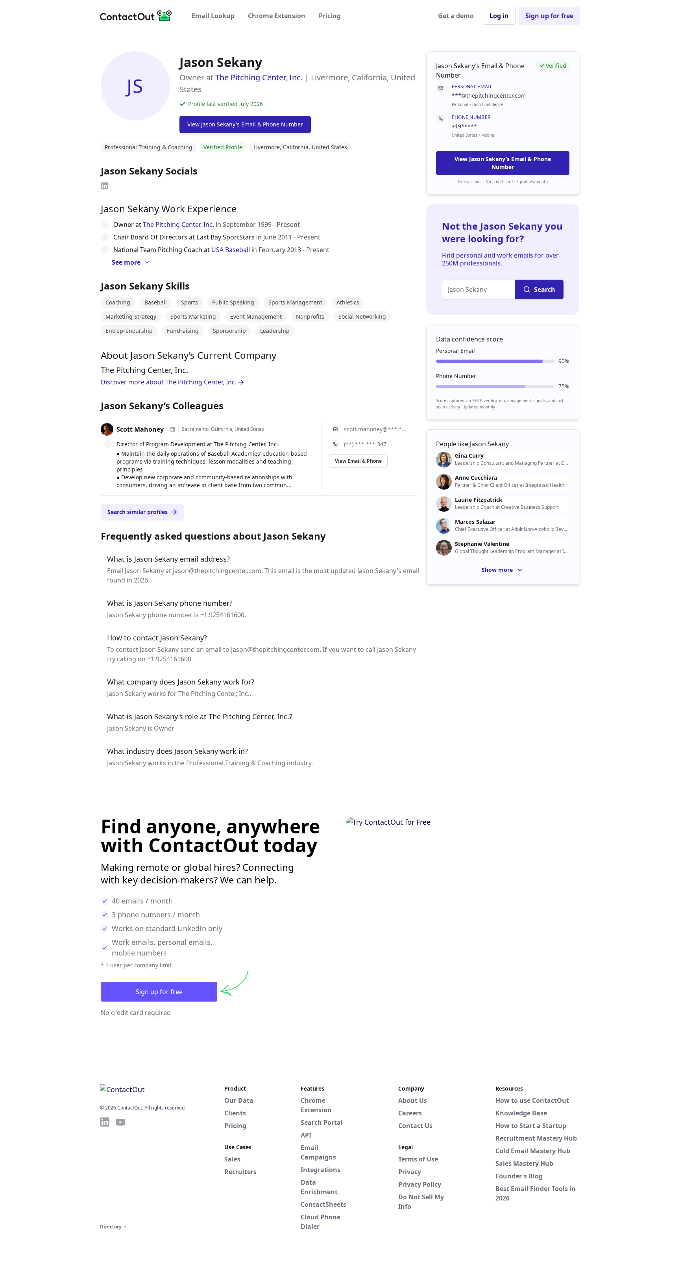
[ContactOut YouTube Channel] (120, 1169)
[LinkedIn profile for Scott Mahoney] (172, 429)
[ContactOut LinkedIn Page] (104, 1169)
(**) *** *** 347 (365, 444)
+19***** (464, 126)
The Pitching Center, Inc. (259, 77)
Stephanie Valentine (482, 544)
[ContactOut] (138, 16)
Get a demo (456, 15)
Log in (499, 15)
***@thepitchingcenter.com (489, 95)
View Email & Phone (358, 461)
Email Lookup (213, 15)
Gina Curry (469, 456)
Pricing (330, 15)
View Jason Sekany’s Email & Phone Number (503, 163)
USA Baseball (230, 249)
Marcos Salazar (475, 522)
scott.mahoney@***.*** (375, 429)
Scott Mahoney (140, 429)
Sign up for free (549, 15)
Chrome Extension (276, 15)
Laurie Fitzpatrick (479, 500)
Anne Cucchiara (476, 478)
